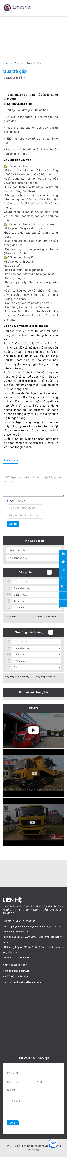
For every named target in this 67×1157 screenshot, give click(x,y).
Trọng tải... (20, 600)
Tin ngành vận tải (17, 557)
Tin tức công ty (16, 550)
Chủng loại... (21, 594)
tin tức (21, 62)
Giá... (16, 667)
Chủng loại (20, 654)
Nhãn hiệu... (20, 607)
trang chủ (9, 62)
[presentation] (3, 872)
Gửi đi (13, 524)
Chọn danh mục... (24, 588)
